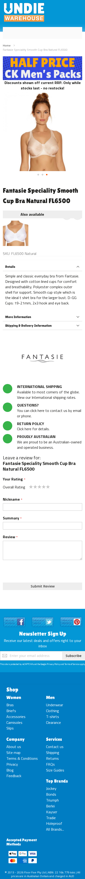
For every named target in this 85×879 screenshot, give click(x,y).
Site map (13, 752)
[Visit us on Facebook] (14, 617)
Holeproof (54, 823)
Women (13, 697)
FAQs (50, 764)
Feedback (13, 776)
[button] (38, 174)
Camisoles (14, 722)
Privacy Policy (53, 664)
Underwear (54, 705)
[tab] (42, 266)
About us (13, 746)
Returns (52, 758)
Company (15, 739)
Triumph (52, 800)
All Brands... (55, 829)
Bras (10, 705)
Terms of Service (71, 664)
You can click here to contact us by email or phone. (49, 410)
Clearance (53, 722)
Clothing (52, 711)
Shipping (52, 752)
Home (7, 45)
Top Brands (57, 780)
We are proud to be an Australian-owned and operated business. (49, 442)
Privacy (12, 764)
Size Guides (55, 770)
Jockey (51, 788)
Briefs (11, 711)
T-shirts (52, 716)
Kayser (51, 812)
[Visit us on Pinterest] (71, 617)
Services (54, 739)
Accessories (16, 716)
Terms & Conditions (22, 758)
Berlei (50, 806)
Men (50, 697)
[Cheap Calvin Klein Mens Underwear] (42, 59)
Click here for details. (33, 426)
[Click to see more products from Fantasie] (42, 358)
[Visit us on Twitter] (43, 617)
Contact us (55, 746)
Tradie (51, 818)
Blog (10, 770)
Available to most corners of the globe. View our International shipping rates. (48, 392)
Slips (10, 728)
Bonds (51, 794)
